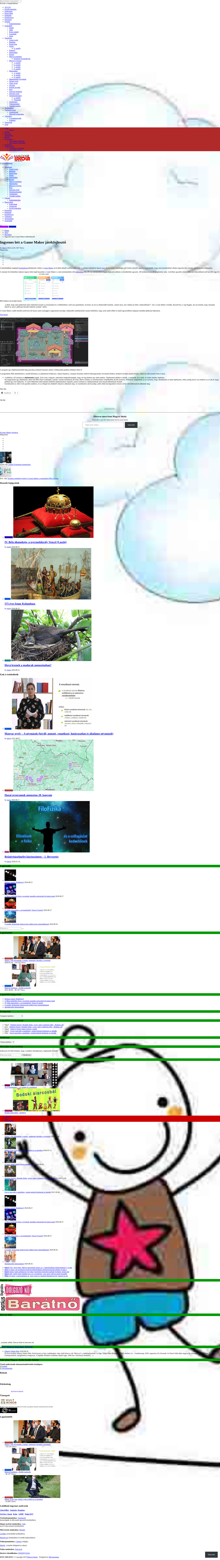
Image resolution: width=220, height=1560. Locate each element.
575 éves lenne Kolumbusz (20, 603)
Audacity (13, 1489)
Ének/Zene (13, 44)
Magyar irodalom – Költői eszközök (18, 988)
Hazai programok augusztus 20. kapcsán (28, 795)
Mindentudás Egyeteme (17, 79)
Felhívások (8, 11)
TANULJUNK (9, 146)
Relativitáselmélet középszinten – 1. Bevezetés (32, 856)
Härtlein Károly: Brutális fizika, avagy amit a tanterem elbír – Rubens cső (36, 1025)
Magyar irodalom (15, 57)
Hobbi (11, 28)
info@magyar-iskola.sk (17, 1370)
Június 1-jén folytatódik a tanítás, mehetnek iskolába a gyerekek (28, 960)
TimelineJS (22, 1497)
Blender (22, 1509)
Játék (11, 30)
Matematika (13, 71)
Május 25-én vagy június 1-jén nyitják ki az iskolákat (24, 1150)
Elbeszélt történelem (16, 114)
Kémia (11, 55)
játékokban (79, 272)
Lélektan (12, 120)
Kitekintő (8, 15)
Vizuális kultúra (15, 106)
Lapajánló (12, 34)
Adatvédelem (9, 135)
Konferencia (9, 18)
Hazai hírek (9, 13)
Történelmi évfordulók (16, 148)
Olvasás (12, 85)
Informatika (13, 52)
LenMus (3, 1512)
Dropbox (21, 1489)
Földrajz (12, 50)
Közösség (8, 20)
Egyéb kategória (10, 9)
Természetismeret (15, 96)
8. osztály (17, 48)
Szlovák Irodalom (15, 92)
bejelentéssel (23, 268)
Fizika (11, 46)
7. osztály (17, 67)
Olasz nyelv (13, 83)
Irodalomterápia (15, 24)
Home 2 (11, 130)
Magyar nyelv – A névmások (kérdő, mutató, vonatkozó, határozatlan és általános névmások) (59, 733)
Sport (11, 36)
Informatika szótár (15, 150)
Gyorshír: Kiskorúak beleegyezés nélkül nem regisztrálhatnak (27, 924)
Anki (24, 1503)
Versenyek (8, 122)
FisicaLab (18, 1528)
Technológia (9, 108)
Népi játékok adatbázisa (16, 141)
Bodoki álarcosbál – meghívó (15, 1113)
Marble (2, 1524)
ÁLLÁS (8, 7)
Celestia (18, 1520)
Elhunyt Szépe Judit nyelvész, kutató (23, 1029)
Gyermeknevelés (15, 118)
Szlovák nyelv (14, 94)
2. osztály (17, 73)
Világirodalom (14, 104)
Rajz (10, 90)
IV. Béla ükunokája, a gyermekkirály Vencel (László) (36, 542)
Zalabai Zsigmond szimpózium (19, 465)
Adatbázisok (13, 112)
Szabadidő (8, 26)
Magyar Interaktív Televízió (20, 1325)
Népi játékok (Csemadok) (17, 143)
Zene (6, 124)
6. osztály (17, 65)
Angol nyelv (13, 40)
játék (103, 268)
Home (6, 128)
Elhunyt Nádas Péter (12, 1330)
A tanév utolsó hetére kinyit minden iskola (20, 1164)
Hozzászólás (9, 1121)
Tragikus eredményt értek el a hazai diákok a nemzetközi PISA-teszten (33, 478)
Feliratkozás (27, 1055)
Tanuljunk (8, 38)
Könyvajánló (14, 32)
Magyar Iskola (32, 1536)
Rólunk (7, 132)
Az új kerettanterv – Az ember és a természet (21, 1087)
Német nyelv (13, 81)
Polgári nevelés (14, 87)
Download (4, 315)
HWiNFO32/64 (24, 1532)
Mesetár (7, 137)
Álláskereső (8, 145)
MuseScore (4, 1516)
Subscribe (131, 425)
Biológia (12, 42)
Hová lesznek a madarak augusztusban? (28, 665)
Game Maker (48, 268)
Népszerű (8, 1117)
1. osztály (17, 63)
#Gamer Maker (5, 433)
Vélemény (8, 116)
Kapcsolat (8, 134)
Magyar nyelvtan (15, 61)
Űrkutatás (17, 100)
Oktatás (7, 22)
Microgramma (54, 1536)
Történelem (13, 102)
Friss (6, 1119)
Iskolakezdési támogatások (14, 1007)
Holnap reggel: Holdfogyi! (14, 882)
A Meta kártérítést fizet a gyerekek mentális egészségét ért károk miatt (30, 896)
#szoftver (14, 433)
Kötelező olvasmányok (22, 59)
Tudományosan (10, 110)
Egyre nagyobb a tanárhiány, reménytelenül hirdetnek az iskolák (33, 1031)
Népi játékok (9, 139)
